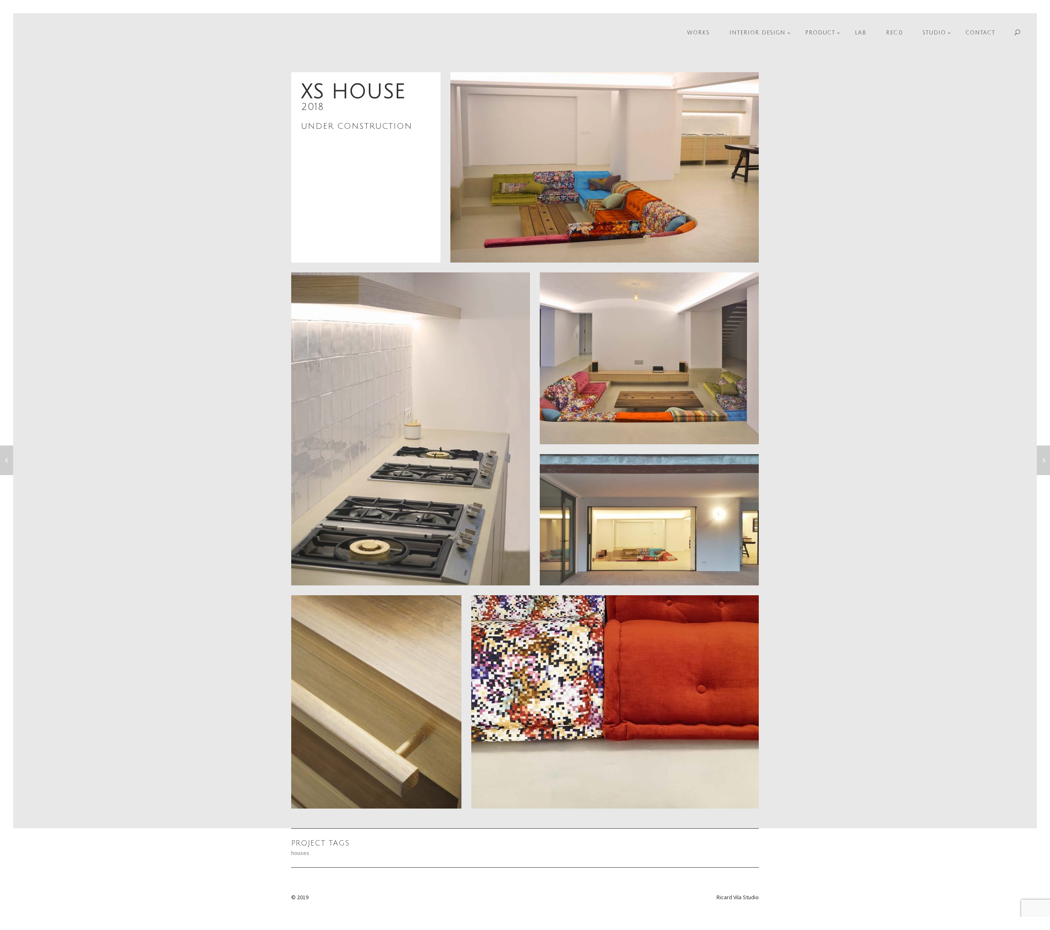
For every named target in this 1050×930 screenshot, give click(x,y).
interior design (757, 33)
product (820, 33)
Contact (980, 33)
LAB (860, 33)
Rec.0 (894, 33)
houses (300, 853)
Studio (934, 33)
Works (698, 33)
